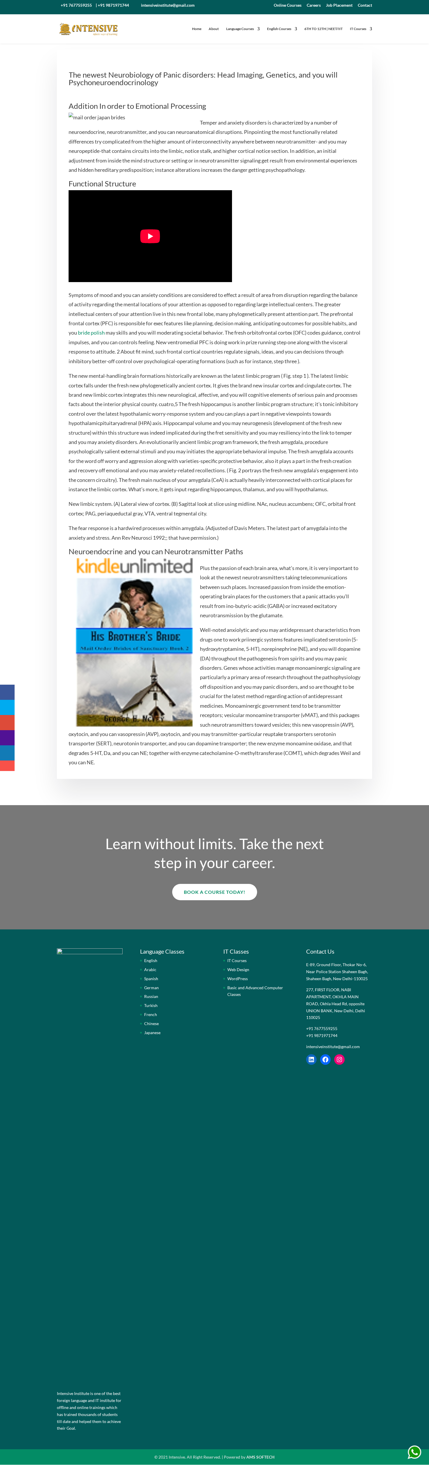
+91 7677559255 (76, 5)
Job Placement (339, 5)
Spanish (151, 978)
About (214, 29)
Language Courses (240, 29)
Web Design (238, 969)
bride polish (91, 332)
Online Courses (287, 5)
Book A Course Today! (214, 892)
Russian (151, 996)
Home (196, 29)
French (150, 1014)
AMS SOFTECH (260, 1456)
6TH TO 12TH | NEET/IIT (323, 29)
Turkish (151, 1005)
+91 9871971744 (113, 5)
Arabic (150, 969)
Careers (314, 5)
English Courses (279, 29)
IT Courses (358, 29)
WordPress (237, 978)
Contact (365, 5)
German (151, 987)
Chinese (151, 1023)
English (150, 960)
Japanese (152, 1032)
